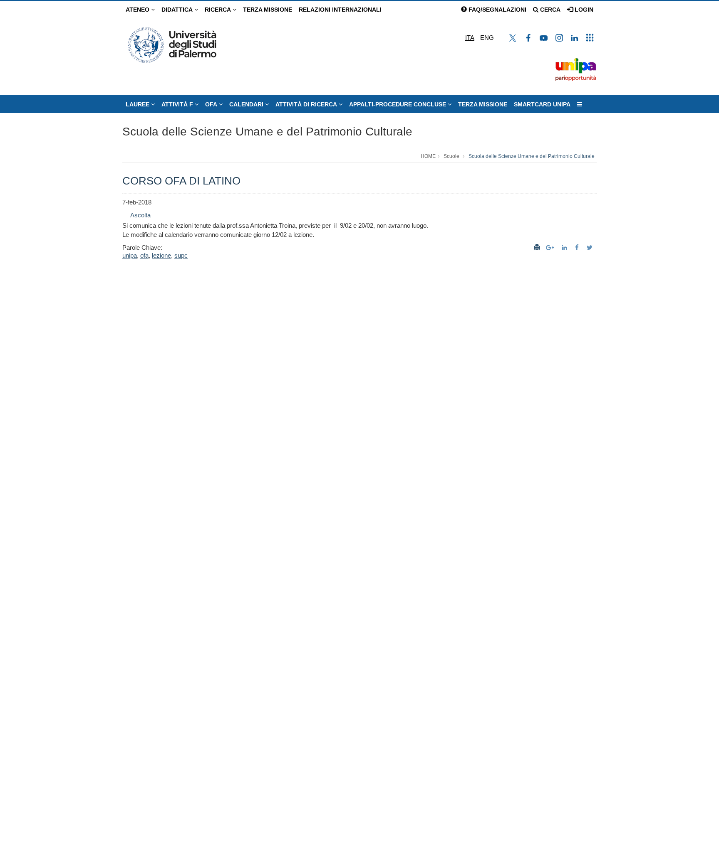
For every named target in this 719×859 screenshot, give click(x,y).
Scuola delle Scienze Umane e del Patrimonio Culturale (267, 131)
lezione (161, 255)
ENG (487, 37)
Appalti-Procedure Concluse (398, 104)
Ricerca (219, 9)
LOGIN (583, 9)
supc (181, 255)
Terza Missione (267, 9)
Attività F (178, 104)
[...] (579, 104)
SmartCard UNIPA (542, 104)
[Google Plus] (551, 247)
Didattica (177, 9)
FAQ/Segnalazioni (496, 9)
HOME (428, 156)
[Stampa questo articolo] (537, 247)
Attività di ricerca (307, 104)
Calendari (247, 104)
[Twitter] (591, 247)
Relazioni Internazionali (340, 9)
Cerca (549, 9)
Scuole (451, 156)
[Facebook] (578, 247)
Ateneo (138, 9)
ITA (469, 37)
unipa (129, 255)
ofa (144, 255)
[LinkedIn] (565, 247)
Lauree (138, 104)
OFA (212, 104)
